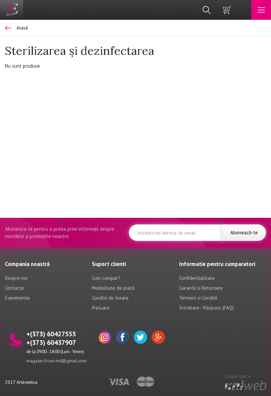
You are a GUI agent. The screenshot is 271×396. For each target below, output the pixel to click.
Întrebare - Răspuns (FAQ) (206, 308)
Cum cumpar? (106, 278)
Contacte (14, 288)
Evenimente (17, 298)
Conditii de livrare (110, 298)
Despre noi (16, 278)
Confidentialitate (197, 278)
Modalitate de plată (113, 288)
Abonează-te (244, 232)
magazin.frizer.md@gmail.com (56, 361)
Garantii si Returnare (201, 288)
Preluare (101, 308)
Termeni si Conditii (198, 298)
